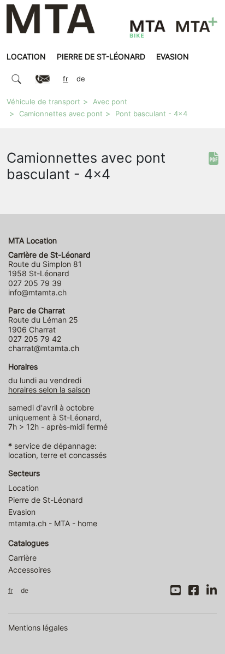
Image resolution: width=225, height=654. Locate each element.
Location (26, 56)
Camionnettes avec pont (61, 114)
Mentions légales (38, 627)
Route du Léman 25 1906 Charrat (43, 320)
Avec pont (110, 102)
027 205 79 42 (34, 338)
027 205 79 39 (35, 283)
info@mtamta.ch (37, 292)
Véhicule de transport (43, 102)
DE (80, 79)
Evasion (172, 56)
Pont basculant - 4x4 (151, 114)
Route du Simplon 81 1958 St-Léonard (49, 264)
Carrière (22, 557)
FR (65, 79)
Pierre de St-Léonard (101, 56)
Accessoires (29, 569)
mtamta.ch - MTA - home (52, 523)
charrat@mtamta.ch (43, 348)
